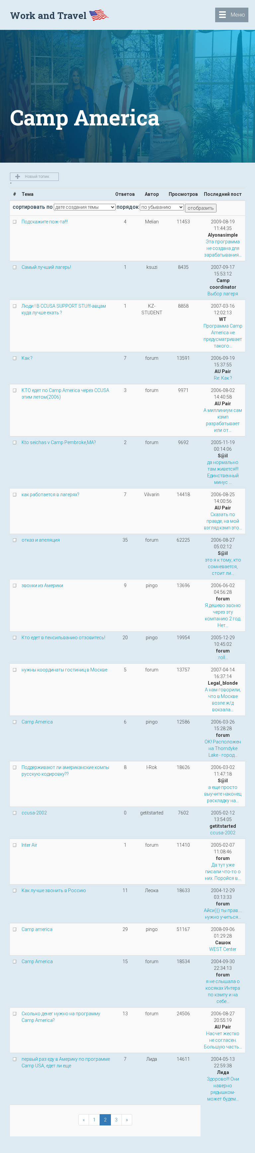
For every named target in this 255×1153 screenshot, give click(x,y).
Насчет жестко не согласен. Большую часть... (223, 1040)
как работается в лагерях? (50, 494)
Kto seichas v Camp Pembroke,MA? (59, 442)
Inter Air (29, 845)
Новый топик (36, 176)
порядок (128, 207)
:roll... (222, 657)
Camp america (37, 929)
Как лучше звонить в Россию (54, 890)
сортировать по (33, 207)
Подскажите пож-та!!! (45, 221)
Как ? (27, 358)
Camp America (37, 722)
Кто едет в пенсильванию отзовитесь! (63, 637)
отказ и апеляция (41, 540)
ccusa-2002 (34, 812)
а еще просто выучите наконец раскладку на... (222, 794)
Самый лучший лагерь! (46, 267)
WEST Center (222, 949)
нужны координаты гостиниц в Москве (64, 669)
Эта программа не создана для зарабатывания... (223, 248)
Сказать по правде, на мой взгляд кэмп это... (223, 521)
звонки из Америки (42, 585)
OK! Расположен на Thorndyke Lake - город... (223, 748)
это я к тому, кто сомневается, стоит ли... (223, 566)
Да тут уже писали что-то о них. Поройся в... (223, 871)
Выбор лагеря (223, 293)
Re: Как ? (223, 378)
